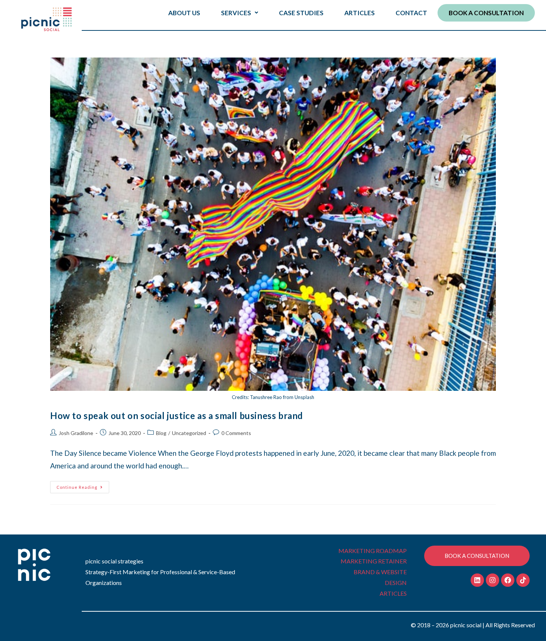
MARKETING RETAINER (374, 561)
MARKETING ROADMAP (372, 550)
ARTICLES (359, 13)
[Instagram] (492, 580)
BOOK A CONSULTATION (486, 13)
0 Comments (236, 433)
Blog (161, 433)
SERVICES (236, 13)
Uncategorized (189, 433)
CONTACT (411, 13)
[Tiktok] (523, 580)
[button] (240, 13)
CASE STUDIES (301, 13)
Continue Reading (82, 485)
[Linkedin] (477, 580)
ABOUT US (184, 13)
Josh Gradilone (76, 433)
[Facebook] (507, 580)
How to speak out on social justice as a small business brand (176, 415)
